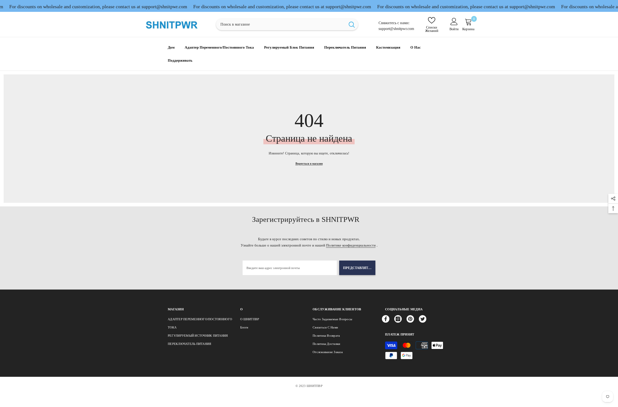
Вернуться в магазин (309, 163)
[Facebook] (385, 319)
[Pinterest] (410, 319)
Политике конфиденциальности (351, 245)
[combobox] (280, 24)
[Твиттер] (422, 319)
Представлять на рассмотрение (359, 268)
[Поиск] (287, 24)
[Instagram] (398, 319)
